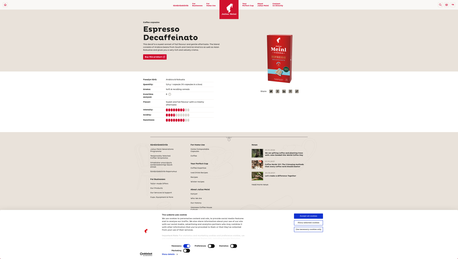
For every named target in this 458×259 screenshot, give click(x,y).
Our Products (156, 188)
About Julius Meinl (263, 5)
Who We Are (196, 198)
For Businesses (197, 5)
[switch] (211, 246)
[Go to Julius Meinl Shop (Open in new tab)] (446, 4)
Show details (168, 254)
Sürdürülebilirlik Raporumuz (163, 171)
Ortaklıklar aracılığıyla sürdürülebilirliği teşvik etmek (161, 165)
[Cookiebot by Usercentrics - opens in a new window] (146, 254)
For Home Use (211, 5)
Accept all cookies (308, 216)
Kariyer (194, 194)
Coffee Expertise (198, 168)
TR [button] (453, 5)
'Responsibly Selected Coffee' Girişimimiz (160, 157)
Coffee (194, 156)
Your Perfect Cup (248, 5)
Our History (196, 203)
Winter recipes (197, 182)
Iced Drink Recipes (199, 173)
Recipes (194, 177)
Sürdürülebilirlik (180, 6)
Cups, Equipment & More (161, 197)
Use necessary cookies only (308, 229)
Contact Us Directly (278, 5)
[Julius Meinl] (5, 4)
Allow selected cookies (308, 223)
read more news (260, 185)
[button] (440, 4)
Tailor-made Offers (159, 184)
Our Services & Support (161, 193)
